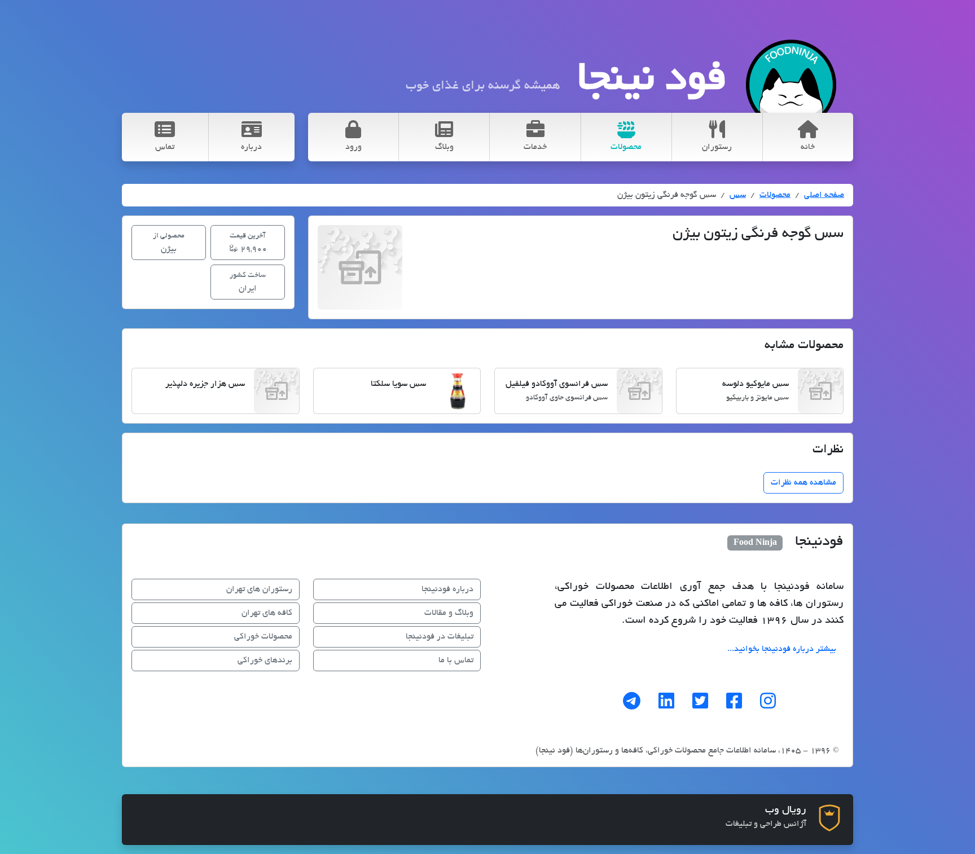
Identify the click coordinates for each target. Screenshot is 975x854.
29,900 (248, 243)
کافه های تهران (266, 613)
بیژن (169, 243)
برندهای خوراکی (265, 660)
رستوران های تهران (259, 589)
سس (738, 195)
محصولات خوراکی (263, 636)
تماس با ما (455, 660)
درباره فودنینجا (447, 589)
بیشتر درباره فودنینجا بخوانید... (781, 649)
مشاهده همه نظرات (803, 482)
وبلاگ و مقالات (448, 613)
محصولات (774, 195)
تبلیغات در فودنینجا (439, 636)
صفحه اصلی (824, 195)
